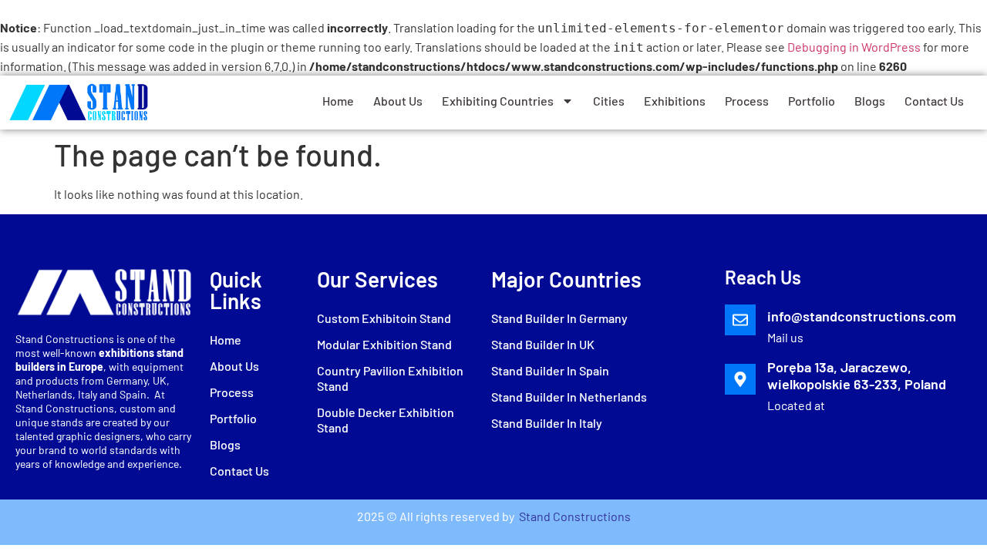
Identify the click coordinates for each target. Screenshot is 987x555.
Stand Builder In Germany (559, 318)
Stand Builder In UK (543, 344)
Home (338, 100)
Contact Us (934, 100)
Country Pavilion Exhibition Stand (390, 378)
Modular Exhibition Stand (384, 344)
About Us (398, 100)
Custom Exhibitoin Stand (384, 318)
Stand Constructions (574, 516)
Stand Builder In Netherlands (569, 396)
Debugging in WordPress (854, 46)
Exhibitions (675, 100)
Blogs (869, 100)
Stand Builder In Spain (550, 370)
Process (747, 100)
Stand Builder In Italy (546, 422)
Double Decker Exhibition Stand (385, 420)
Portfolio (811, 100)
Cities (609, 100)
